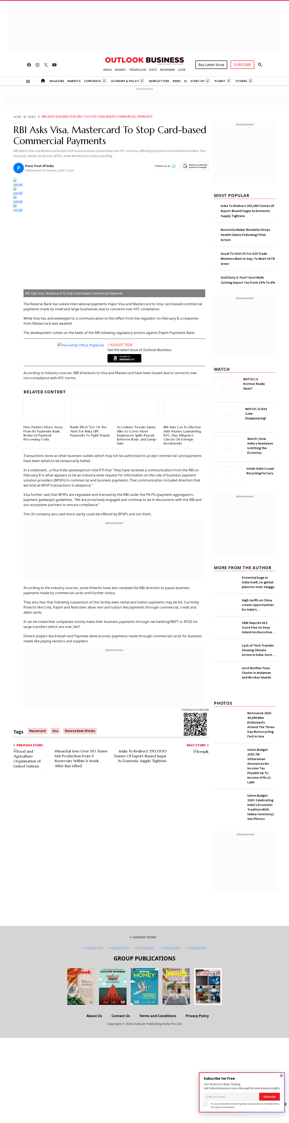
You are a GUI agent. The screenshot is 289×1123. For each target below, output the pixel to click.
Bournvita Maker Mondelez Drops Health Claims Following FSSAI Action (245, 234)
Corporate (92, 81)
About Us (94, 1016)
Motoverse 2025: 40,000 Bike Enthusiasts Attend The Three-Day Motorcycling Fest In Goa (261, 725)
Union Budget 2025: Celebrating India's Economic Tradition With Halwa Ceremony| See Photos (260, 807)
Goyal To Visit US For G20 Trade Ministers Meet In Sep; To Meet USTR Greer (248, 258)
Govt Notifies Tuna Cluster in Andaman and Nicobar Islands (256, 673)
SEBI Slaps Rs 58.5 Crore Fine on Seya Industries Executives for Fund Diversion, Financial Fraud (258, 628)
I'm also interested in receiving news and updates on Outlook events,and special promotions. (245, 1105)
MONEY (120, 69)
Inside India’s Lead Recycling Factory (260, 471)
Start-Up (197, 81)
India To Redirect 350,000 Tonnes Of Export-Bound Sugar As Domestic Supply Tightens (247, 211)
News (177, 81)
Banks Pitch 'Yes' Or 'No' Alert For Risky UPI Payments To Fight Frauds (90, 431)
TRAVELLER (137, 69)
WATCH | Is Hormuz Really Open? (254, 384)
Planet (220, 81)
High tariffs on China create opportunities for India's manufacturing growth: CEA (258, 605)
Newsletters (159, 81)
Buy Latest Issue (211, 64)
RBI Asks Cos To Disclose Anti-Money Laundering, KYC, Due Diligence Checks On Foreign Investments (182, 435)
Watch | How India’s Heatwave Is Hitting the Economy (260, 445)
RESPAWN (167, 69)
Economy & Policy (125, 81)
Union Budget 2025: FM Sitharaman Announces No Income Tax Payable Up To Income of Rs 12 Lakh (259, 766)
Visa (55, 731)
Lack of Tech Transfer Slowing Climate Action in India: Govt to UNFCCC (258, 650)
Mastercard (37, 731)
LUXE (182, 69)
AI (185, 81)
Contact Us (120, 1016)
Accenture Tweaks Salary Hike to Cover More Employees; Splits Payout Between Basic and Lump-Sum (137, 435)
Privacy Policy (197, 1016)
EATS (153, 69)
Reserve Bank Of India (80, 731)
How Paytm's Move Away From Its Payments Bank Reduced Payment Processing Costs (43, 433)
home (17, 117)
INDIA (107, 69)
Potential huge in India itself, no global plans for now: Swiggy (258, 582)
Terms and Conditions (157, 1016)
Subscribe (269, 1096)
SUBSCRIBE (242, 64)
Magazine (57, 81)
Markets (74, 81)
